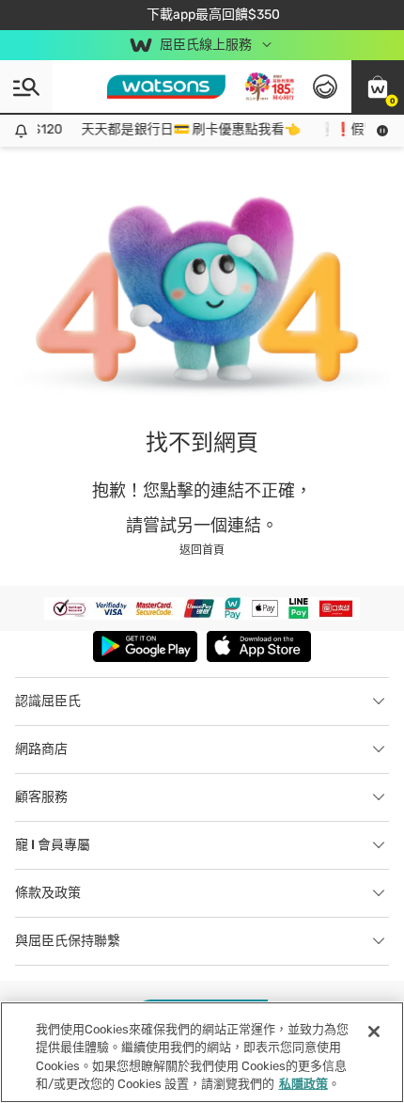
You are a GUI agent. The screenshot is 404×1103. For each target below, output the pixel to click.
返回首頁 (202, 550)
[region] (202, 1052)
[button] (377, 86)
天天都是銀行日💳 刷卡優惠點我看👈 (186, 129)
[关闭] (374, 1031)
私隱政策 (303, 1084)
